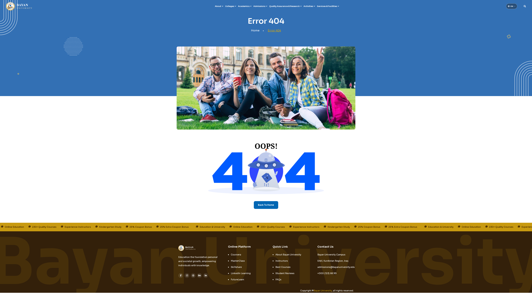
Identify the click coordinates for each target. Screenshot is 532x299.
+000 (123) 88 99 (327, 273)
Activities (308, 6)
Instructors (281, 260)
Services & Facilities (327, 6)
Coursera (236, 254)
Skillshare (236, 267)
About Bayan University (288, 254)
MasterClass (238, 260)
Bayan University (323, 290)
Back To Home (266, 204)
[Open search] (525, 6)
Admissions (259, 6)
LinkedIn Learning (241, 273)
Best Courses (283, 267)
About (218, 6)
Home (255, 30)
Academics (244, 6)
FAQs (278, 279)
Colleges (229, 6)
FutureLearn (237, 279)
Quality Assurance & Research (284, 6)
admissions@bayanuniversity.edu (336, 267)
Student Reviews (284, 273)
